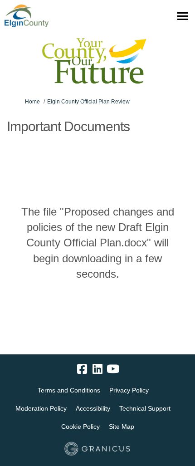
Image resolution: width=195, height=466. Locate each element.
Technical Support (145, 408)
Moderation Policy (41, 408)
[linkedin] (97, 369)
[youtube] (112, 369)
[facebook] (82, 369)
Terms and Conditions (69, 390)
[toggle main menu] (182, 16)
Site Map (121, 426)
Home (32, 101)
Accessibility (93, 408)
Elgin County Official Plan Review (88, 101)
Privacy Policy (129, 390)
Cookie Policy (80, 426)
